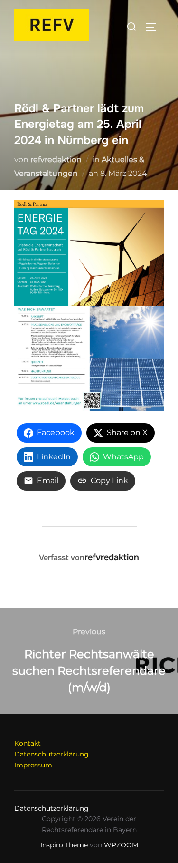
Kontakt (27, 743)
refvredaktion (56, 159)
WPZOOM (121, 845)
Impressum (33, 765)
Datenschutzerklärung (51, 754)
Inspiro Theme (64, 845)
